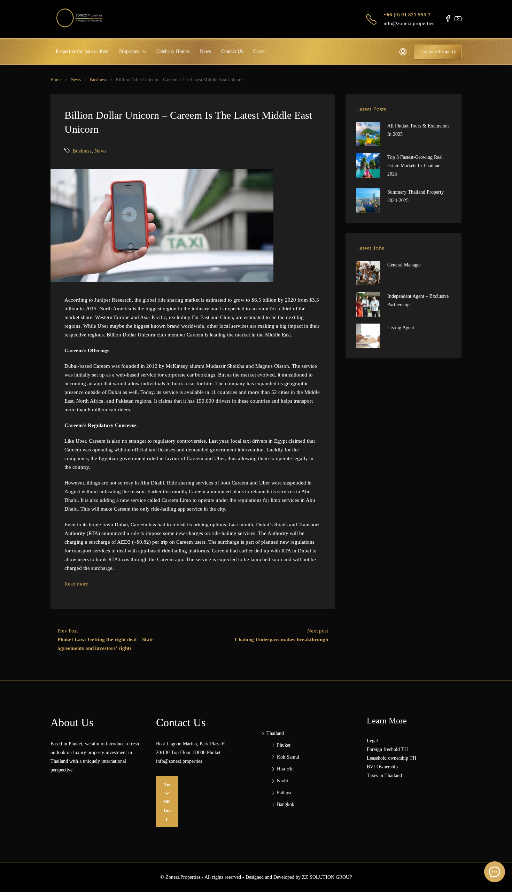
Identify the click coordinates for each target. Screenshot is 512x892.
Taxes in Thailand (384, 775)
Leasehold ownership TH (391, 758)
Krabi (282, 780)
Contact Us (232, 51)
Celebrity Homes (172, 51)
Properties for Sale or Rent (82, 51)
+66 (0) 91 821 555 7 (406, 14)
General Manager (404, 264)
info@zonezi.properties (408, 23)
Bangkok (285, 804)
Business (98, 79)
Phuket (283, 745)
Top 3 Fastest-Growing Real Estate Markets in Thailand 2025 (415, 166)
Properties (129, 51)
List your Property (437, 51)
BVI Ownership (382, 766)
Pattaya (284, 792)
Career (259, 51)
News (205, 51)
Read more (76, 584)
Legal (372, 740)
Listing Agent (400, 327)
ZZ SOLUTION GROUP (327, 877)
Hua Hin (285, 768)
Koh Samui (288, 757)
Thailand (275, 733)
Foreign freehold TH (387, 749)
